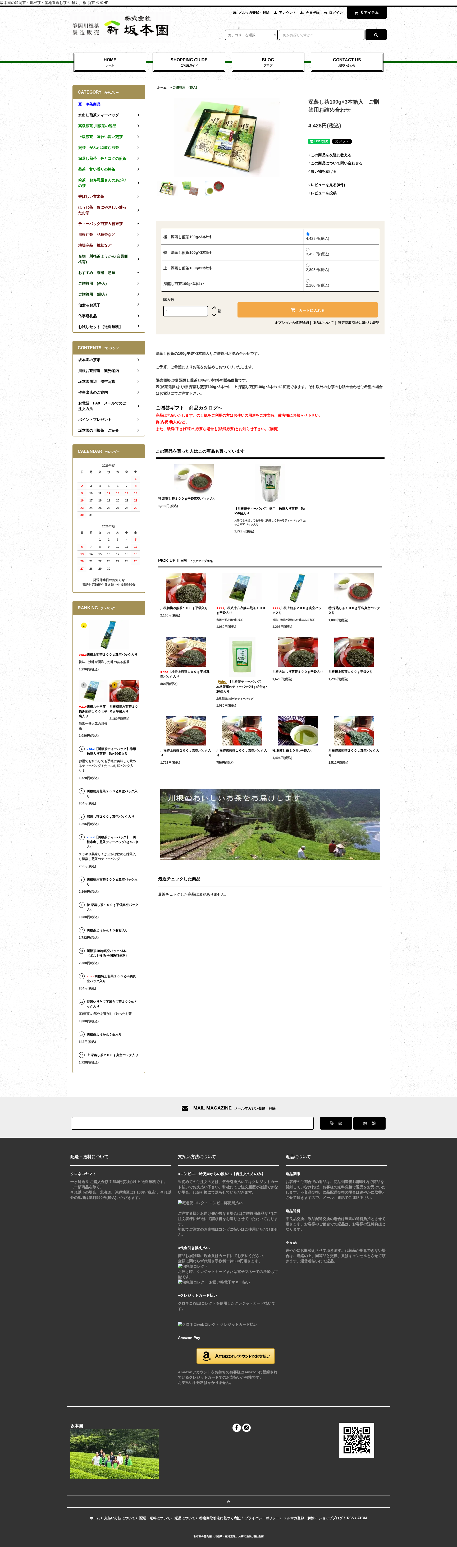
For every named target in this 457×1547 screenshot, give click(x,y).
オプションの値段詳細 (292, 323)
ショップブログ (331, 1518)
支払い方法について (119, 1518)
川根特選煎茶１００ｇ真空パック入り (241, 753)
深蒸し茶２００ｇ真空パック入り (110, 816)
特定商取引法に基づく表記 (358, 323)
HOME (110, 62)
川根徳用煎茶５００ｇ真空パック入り (112, 882)
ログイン (336, 13)
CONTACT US (347, 62)
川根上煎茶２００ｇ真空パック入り (297, 610)
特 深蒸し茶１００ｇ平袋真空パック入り (187, 498)
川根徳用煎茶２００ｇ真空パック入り (112, 793)
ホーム (162, 87)
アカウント (287, 13)
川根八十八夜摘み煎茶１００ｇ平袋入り (241, 610)
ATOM (362, 1518)
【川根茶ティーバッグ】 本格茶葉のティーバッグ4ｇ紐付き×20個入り (242, 686)
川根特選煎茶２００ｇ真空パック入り (353, 753)
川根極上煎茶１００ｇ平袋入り (350, 672)
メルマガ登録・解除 (254, 13)
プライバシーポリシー (262, 1518)
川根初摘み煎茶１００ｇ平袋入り (184, 608)
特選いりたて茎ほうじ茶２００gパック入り (111, 1004)
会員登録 (312, 13)
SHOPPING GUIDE (189, 62)
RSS (350, 1518)
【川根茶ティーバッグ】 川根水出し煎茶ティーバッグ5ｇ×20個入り (113, 842)
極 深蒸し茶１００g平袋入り (292, 750)
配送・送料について (154, 1518)
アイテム (370, 12)
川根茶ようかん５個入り (104, 1034)
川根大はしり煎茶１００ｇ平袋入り (297, 672)
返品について (323, 323)
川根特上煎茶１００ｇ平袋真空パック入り (184, 674)
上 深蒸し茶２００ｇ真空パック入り (112, 1055)
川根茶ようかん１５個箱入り (107, 930)
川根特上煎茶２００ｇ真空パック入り (185, 753)
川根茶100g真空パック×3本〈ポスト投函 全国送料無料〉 (108, 953)
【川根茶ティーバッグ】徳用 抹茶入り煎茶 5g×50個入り (269, 511)
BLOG (268, 62)
